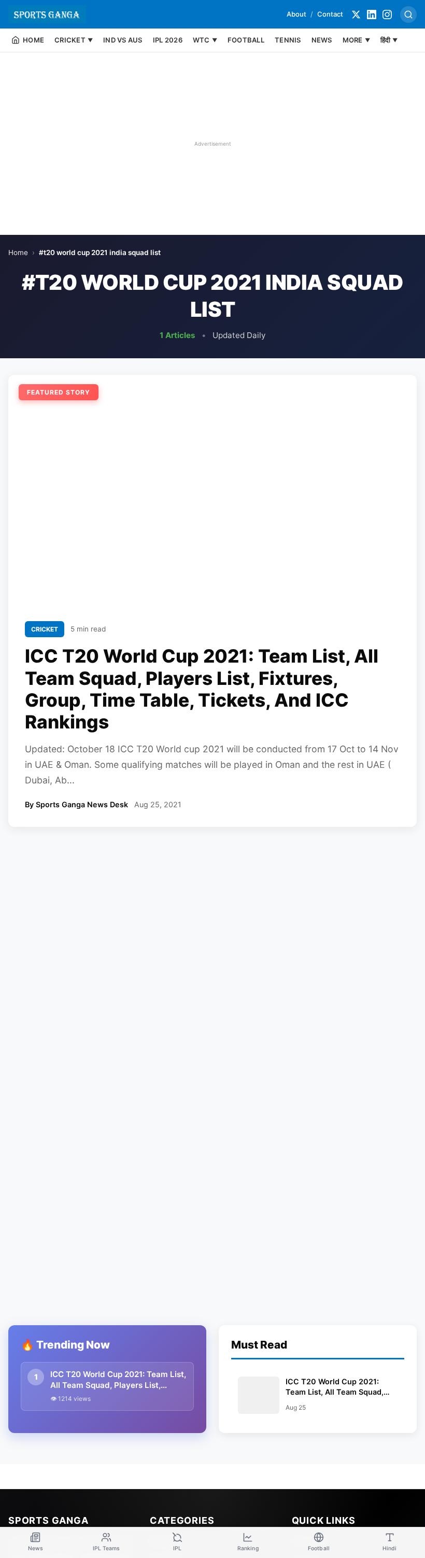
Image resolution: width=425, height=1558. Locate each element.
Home (18, 252)
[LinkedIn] (371, 14)
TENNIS (288, 40)
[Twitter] (356, 14)
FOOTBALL (246, 40)
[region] (212, 144)
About (296, 14)
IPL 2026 (167, 40)
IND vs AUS (123, 40)
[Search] (408, 14)
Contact (330, 14)
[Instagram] (387, 14)
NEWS (321, 40)
